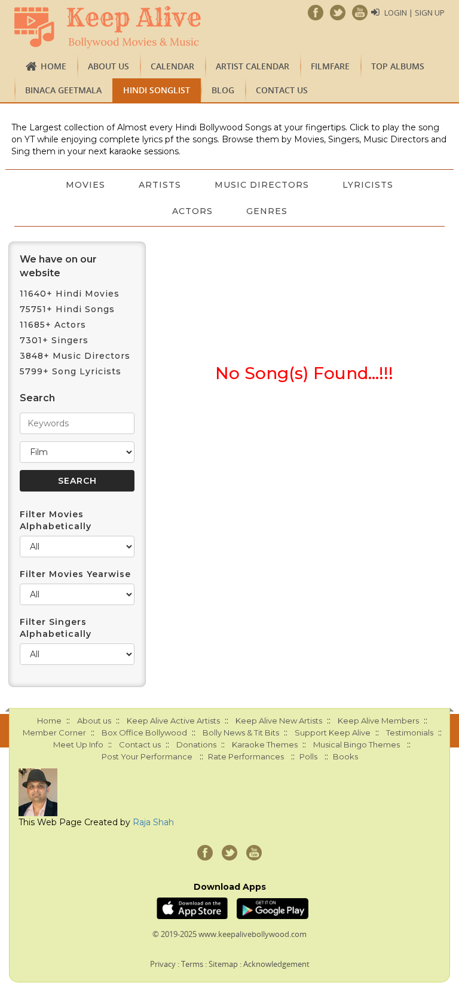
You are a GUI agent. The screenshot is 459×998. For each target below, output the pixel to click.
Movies (85, 184)
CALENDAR (172, 66)
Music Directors (262, 184)
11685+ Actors (53, 324)
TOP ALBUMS (397, 66)
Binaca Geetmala (63, 90)
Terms (192, 964)
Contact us (282, 90)
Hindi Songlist (156, 90)
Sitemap (223, 964)
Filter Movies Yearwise (75, 574)
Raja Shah (153, 822)
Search (37, 398)
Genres (266, 211)
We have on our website (58, 266)
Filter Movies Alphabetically (55, 520)
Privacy (163, 964)
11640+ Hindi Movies (70, 293)
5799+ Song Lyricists (70, 371)
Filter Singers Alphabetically (55, 627)
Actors (192, 211)
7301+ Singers (54, 340)
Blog (223, 90)
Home (53, 66)
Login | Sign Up (414, 12)
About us (108, 66)
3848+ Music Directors (75, 355)
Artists (160, 184)
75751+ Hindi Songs (67, 309)
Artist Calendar (252, 66)
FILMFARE (330, 66)
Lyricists (367, 184)
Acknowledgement (276, 964)
